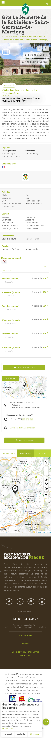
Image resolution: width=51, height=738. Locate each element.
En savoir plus (7, 729)
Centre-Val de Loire (12, 699)
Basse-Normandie (22, 699)
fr (47, 4)
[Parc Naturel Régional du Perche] (25, 9)
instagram (31, 601)
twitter (20, 601)
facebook (9, 601)
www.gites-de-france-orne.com (22, 428)
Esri (44, 532)
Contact (25, 644)
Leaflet (38, 397)
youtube (42, 601)
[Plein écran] (46, 462)
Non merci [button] (8, 734)
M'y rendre (11, 378)
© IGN (44, 397)
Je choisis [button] (21, 734)
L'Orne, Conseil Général (35, 699)
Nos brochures (25, 635)
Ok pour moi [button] (34, 734)
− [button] (46, 473)
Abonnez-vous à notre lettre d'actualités (25, 653)
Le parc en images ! (26, 611)
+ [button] (46, 468)
